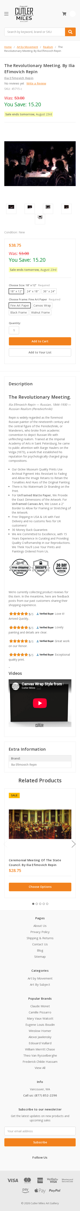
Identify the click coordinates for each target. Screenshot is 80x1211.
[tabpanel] (40, 843)
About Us (40, 926)
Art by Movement (40, 978)
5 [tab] (47, 904)
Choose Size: (29, 285)
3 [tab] (40, 904)
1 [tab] (33, 904)
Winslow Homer (40, 1031)
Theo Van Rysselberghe (40, 1055)
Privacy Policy (40, 932)
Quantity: (15, 323)
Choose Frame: (34, 299)
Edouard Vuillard (40, 1043)
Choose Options (40, 887)
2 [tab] (37, 904)
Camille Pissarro (40, 1012)
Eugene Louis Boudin (40, 1024)
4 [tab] (44, 904)
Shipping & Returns (40, 938)
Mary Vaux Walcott (40, 1018)
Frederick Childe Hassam (40, 1061)
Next (74, 844)
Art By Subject (40, 984)
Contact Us (40, 944)
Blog (40, 950)
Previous (5, 844)
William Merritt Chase (40, 1049)
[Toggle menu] (6, 13)
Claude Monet (40, 1006)
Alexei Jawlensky (40, 1037)
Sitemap (40, 956)
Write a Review (36, 83)
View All (40, 1068)
